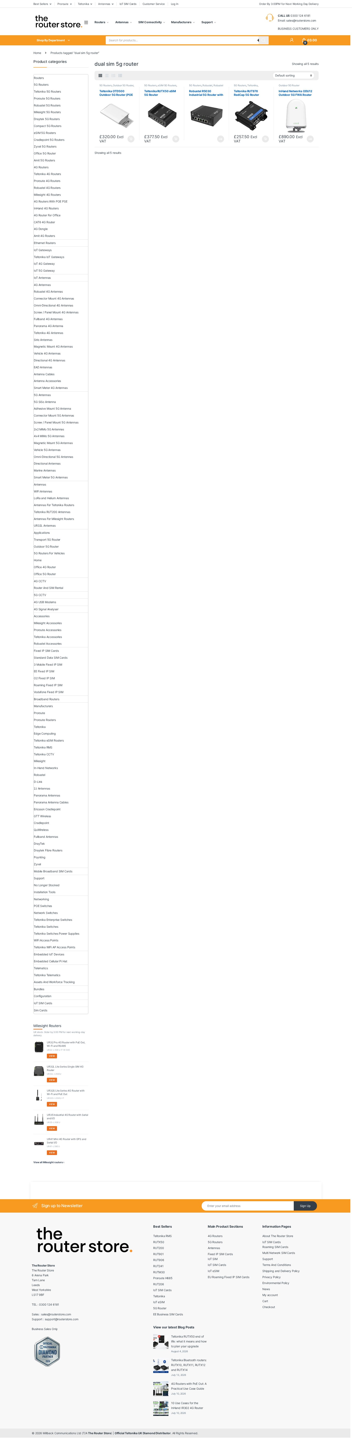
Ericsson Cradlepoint (47, 809)
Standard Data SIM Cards (50, 657)
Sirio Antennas (43, 339)
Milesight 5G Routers (47, 112)
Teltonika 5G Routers (47, 91)
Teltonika (83, 3)
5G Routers (105, 85)
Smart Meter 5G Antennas (51, 477)
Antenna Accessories (47, 381)
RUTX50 (158, 1242)
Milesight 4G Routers (47, 194)
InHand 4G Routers (46, 208)
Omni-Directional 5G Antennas (53, 456)
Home (37, 53)
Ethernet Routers (45, 243)
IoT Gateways (43, 250)
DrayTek (39, 843)
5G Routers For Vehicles (49, 553)
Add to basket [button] (129, 139)
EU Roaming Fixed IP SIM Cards (228, 1277)
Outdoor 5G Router (123, 85)
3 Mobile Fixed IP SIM (48, 664)
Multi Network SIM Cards (278, 1253)
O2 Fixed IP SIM (44, 678)
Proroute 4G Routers (47, 181)
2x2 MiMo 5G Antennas (49, 429)
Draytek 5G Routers (46, 119)
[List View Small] (120, 76)
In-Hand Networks (46, 768)
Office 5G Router (45, 153)
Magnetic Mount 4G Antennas (53, 346)
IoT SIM (213, 1259)
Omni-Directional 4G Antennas (53, 305)
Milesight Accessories (48, 623)
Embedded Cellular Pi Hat (50, 961)
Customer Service (154, 3)
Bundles (39, 989)
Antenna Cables (44, 374)
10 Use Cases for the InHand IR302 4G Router (187, 1405)
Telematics (41, 968)
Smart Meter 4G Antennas (51, 387)
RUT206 (158, 1284)
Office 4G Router (45, 567)
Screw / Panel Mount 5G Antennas (56, 422)
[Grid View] (100, 76)
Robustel (207, 85)
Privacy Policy (271, 1277)
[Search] (263, 40)
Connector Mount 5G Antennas (54, 415)
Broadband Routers (46, 699)
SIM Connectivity (150, 22)
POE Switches (43, 906)
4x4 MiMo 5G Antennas (49, 436)
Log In (174, 3)
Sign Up (305, 1206)
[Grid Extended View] (107, 76)
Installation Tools (44, 892)
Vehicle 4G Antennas (47, 353)
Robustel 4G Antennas (48, 291)
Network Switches (46, 912)
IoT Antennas (42, 277)
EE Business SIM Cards (168, 1314)
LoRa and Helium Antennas (51, 498)
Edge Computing (45, 733)
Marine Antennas (45, 470)
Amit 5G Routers (44, 160)
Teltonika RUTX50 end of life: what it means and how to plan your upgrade (189, 1341)
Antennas (104, 3)
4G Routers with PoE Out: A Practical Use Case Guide (189, 1386)
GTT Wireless (42, 816)
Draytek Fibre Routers (48, 850)
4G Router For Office (47, 215)
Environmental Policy (275, 1283)
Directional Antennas (47, 463)
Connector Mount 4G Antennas (54, 298)
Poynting (39, 857)
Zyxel (37, 864)
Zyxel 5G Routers (45, 146)
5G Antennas (42, 395)
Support (207, 22)
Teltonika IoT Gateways (49, 257)
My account (270, 1295)
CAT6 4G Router (44, 222)
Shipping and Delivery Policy (281, 1271)
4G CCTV (40, 581)
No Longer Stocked (46, 885)
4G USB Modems (45, 602)
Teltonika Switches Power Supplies (56, 933)
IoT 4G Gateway (44, 263)
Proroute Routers (45, 720)
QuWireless (41, 829)
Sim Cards (40, 1010)
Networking (41, 899)
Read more (220, 139)
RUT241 (158, 1266)
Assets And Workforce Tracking (54, 982)
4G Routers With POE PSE (50, 201)
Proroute (62, 3)
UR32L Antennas (45, 525)
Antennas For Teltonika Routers (54, 505)
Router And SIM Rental (48, 588)
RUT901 (158, 1254)
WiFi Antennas (43, 491)
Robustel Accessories (48, 643)
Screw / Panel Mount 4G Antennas (56, 312)
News (266, 1289)
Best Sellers (40, 3)
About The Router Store (277, 1236)
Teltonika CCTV (44, 754)
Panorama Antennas (47, 795)
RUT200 (158, 1248)
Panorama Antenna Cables (51, 802)
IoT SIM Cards (128, 3)
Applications (42, 532)
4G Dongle (41, 229)
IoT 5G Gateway (44, 270)
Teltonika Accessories (48, 637)
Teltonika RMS (43, 747)
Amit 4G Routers (44, 235)
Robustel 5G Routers (47, 105)
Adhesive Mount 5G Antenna (52, 408)
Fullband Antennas (46, 836)
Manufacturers (181, 22)
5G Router (159, 1308)
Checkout (268, 1307)
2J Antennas (42, 788)
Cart (265, 1301)
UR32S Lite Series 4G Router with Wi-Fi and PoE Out (66, 1092)
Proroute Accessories (47, 630)
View (52, 1056)
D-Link (38, 781)
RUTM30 (159, 1272)
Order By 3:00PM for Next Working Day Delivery (289, 3)
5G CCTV (40, 595)
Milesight (39, 761)
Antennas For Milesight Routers (54, 519)
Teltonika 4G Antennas (48, 333)
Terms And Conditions (276, 1265)
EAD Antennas (43, 367)
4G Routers (41, 167)
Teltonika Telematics (47, 975)
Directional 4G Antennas (49, 360)
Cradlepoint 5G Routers (49, 139)
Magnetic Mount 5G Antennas (53, 443)
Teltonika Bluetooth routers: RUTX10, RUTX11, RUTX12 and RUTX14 (189, 1365)
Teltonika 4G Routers (47, 174)
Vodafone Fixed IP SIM (48, 692)
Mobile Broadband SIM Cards (53, 871)
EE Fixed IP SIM (44, 671)
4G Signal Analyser (46, 609)
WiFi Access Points (46, 940)
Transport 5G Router (47, 539)
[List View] (113, 76)
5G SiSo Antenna (45, 402)
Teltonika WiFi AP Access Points (54, 947)
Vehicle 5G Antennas (47, 450)
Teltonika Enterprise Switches (53, 919)
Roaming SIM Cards (275, 1247)
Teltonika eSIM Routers (49, 740)
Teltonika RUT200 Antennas (52, 512)
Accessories (41, 616)
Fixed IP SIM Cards (46, 650)
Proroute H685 (163, 1278)
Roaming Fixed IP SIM (48, 685)
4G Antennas (42, 285)
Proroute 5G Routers (47, 98)
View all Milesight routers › (48, 1162)
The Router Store (99, 1433)
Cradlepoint (41, 823)
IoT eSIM (159, 1302)
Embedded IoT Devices (49, 954)
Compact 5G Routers (47, 126)
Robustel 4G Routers (47, 187)
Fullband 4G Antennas (48, 319)
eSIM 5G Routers (167, 85)
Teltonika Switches (46, 926)
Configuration (42, 996)
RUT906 (158, 1260)
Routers (100, 22)
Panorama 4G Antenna (48, 326)
